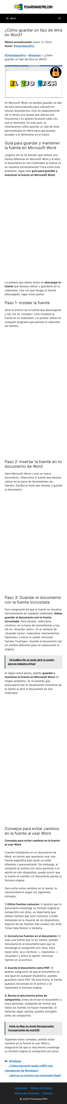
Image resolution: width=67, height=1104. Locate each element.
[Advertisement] (33, 214)
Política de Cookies (41, 1088)
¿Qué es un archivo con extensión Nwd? (35, 1075)
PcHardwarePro (24, 46)
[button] (59, 18)
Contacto (47, 1093)
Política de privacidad (26, 1093)
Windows (35, 55)
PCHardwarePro (15, 55)
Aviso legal (21, 1088)
